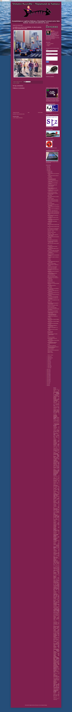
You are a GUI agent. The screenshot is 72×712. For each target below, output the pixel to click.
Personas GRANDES (55, 604)
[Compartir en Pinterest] (30, 81)
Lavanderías (55, 551)
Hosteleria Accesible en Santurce (56, 526)
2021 (48, 370)
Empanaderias (55, 481)
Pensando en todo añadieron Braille (53, 305)
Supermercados (55, 673)
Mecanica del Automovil (56, 574)
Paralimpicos (55, 594)
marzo (49, 365)
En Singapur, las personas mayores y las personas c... (53, 252)
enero (49, 367)
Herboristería (55, 521)
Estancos (56, 499)
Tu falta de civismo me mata (52, 232)
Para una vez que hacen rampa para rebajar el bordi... (53, 312)
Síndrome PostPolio (55, 660)
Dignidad (54, 467)
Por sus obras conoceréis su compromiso (52, 286)
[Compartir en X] (28, 81)
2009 (48, 385)
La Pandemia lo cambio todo (52, 345)
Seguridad (54, 647)
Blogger (46, 705)
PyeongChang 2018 (56, 623)
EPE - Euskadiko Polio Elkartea (18, 117)
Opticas (54, 590)
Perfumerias (56, 599)
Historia (54, 523)
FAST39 (49, 344)
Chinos (56, 436)
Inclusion (55, 538)
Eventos (54, 501)
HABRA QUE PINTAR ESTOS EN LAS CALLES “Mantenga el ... (53, 347)
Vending (54, 693)
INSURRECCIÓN (50, 332)
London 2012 (55, 568)
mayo (48, 362)
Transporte (55, 687)
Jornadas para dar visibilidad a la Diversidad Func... (52, 326)
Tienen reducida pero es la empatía (53, 229)
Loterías (54, 569)
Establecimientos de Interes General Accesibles (56, 492)
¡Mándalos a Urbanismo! (51, 282)
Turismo (54, 688)
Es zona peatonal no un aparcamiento (53, 228)
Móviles (57, 579)
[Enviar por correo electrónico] (26, 81)
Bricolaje (54, 421)
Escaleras (54, 490)
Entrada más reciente (16, 112)
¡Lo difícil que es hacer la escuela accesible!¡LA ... (52, 247)
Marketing (54, 573)
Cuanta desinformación (51, 203)
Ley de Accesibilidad (56, 557)
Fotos (58, 509)
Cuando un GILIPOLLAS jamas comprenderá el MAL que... (52, 314)
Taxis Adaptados (55, 678)
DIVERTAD (54, 475)
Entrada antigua (40, 112)
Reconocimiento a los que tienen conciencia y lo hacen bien (56, 632)
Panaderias (54, 592)
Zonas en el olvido (55, 698)
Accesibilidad (49, 318)
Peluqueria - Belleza (56, 598)
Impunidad (55, 534)
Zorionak (54, 699)
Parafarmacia (55, 593)
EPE (56, 489)
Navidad (54, 582)
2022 (48, 369)
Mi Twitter (48, 45)
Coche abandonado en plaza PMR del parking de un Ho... (53, 289)
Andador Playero (50, 351)
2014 (48, 379)
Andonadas (57, 404)
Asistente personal (56, 410)
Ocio (58, 588)
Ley (57, 555)
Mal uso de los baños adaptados (56, 571)
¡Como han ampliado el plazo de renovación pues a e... (52, 273)
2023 (48, 170)
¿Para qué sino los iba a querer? (52, 266)
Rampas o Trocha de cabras (56, 629)
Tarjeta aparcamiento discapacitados (55, 675)
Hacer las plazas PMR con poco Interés (53, 250)
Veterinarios (54, 694)
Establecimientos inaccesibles (56, 495)
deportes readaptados (55, 460)
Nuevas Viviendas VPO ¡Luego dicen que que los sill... (53, 215)
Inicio (28, 112)
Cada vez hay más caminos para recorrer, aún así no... (52, 185)
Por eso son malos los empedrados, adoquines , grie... (53, 241)
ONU (56, 589)
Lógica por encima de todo (51, 275)
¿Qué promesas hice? (51, 253)
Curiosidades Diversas (55, 454)
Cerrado (58, 435)
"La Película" (49, 260)
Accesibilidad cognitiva (56, 394)
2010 (48, 384)
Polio (58, 611)
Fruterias (56, 510)
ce (56, 432)
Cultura (54, 452)
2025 (48, 167)
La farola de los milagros (51, 337)
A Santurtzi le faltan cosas (56, 390)
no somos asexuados (56, 585)
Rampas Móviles (56, 627)
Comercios (55, 441)
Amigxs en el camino (56, 403)
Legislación (54, 554)
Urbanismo (55, 690)
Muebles (54, 580)
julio (48, 360)
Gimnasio (58, 511)
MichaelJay (36, 705)
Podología (54, 611)
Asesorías (54, 408)
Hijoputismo (54, 522)
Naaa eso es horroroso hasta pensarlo (53, 350)
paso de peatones (56, 596)
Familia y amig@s (55, 503)
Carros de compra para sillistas (52, 307)
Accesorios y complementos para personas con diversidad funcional (56, 397)
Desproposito (55, 464)
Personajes (56, 602)
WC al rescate (50, 238)
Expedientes (55, 502)
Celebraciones (55, 433)
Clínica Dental (55, 437)
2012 (48, 381)
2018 (48, 374)
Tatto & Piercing (55, 677)
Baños (58, 417)
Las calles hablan (50, 279)
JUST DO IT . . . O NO (51, 233)
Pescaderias (55, 605)
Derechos (55, 463)
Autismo (56, 412)
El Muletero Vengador (51, 198)
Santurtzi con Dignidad (50, 43)
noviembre (49, 172)
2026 (48, 166)
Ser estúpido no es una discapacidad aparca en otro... (53, 190)
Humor (55, 528)
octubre (49, 356)
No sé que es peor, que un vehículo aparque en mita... (53, 194)
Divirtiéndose (49, 223)
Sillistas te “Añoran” (50, 352)
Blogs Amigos (56, 420)
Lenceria (54, 555)
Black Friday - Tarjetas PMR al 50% (53, 210)
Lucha (58, 569)
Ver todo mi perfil (48, 39)
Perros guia (56, 600)
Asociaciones (57, 411)
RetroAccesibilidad (56, 639)
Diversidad (55, 470)
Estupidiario (54, 500)
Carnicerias (54, 428)
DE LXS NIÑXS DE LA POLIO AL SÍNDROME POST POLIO (52, 343)
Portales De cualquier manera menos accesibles (56, 617)
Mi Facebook (48, 44)
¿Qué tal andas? (50, 245)
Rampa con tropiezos (51, 348)
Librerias (57, 561)
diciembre (49, 171)
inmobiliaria (54, 544)
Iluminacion (54, 533)
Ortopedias (54, 591)
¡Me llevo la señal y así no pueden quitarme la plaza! (52, 334)
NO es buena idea (50, 331)
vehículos (54, 692)
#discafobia (54, 389)
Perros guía (57, 601)
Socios (57, 668)
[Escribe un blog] (27, 81)
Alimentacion (55, 402)
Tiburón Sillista (50, 195)
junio (48, 361)
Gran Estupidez (57, 512)
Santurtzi (54, 646)
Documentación (55, 476)
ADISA (56, 401)
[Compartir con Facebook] (29, 81)
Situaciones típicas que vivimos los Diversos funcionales (56, 664)
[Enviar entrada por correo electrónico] (24, 81)
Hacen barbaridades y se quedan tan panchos (56, 515)
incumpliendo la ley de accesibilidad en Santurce (56, 541)
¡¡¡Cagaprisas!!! (50, 177)
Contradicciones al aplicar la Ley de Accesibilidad (56, 449)
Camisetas (56, 424)
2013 (48, 380)
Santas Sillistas (50, 287)
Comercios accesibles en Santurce (56, 443)
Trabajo (57, 686)
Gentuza (54, 511)
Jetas (58, 547)
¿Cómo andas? (50, 202)
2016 (48, 376)
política (56, 612)
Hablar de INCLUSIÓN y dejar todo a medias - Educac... (53, 235)
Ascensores (55, 407)
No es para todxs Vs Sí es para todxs (53, 296)
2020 (48, 371)
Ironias (57, 545)
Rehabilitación (55, 638)
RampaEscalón (55, 626)
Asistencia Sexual (55, 409)
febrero (49, 366)
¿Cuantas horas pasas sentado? (52, 192)
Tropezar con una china (51, 306)
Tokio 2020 (57, 685)
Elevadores (55, 480)
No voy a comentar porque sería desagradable (52, 338)
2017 (48, 375)
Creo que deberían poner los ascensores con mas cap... (52, 179)
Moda (54, 578)
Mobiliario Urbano (55, 577)
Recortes (54, 633)
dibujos (54, 465)
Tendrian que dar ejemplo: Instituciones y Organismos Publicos (56, 682)
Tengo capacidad (56, 684)
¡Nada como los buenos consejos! (52, 276)
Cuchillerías (56, 451)
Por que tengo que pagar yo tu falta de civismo (56, 615)
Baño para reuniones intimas (52, 263)
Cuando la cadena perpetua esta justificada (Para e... (52, 188)
